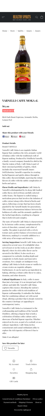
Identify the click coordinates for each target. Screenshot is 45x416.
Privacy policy (38, 399)
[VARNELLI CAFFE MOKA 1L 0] (22, 65)
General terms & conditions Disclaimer (16, 399)
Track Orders (31, 364)
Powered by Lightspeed (22, 410)
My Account (14, 364)
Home (4, 31)
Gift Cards (14, 381)
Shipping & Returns (26, 402)
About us (38, 402)
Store (12, 31)
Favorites (14, 373)
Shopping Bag (31, 373)
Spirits (20, 31)
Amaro (29, 31)
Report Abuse (22, 406)
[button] (22, 9)
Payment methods (10, 402)
